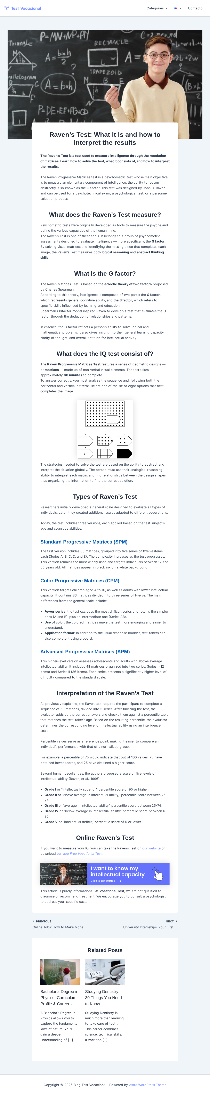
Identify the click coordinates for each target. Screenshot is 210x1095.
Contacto (195, 8)
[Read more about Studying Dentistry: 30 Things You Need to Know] (105, 972)
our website (151, 848)
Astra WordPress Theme (147, 1085)
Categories (155, 8)
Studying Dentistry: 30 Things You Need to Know (103, 997)
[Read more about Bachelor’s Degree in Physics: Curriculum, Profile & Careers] (60, 972)
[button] (166, 8)
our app (79, 853)
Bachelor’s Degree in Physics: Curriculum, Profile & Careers (59, 997)
